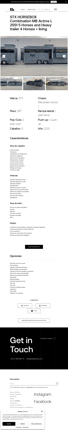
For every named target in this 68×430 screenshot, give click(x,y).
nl (39, 9)
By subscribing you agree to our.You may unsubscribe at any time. (30, 387)
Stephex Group (32, 9)
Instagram (42, 394)
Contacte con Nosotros (16, 405)
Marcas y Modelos (15, 392)
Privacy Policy (26, 427)
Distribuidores (13, 403)
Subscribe (53, 1)
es (46, 9)
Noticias (12, 398)
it (41, 9)
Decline (23, 424)
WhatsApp (44, 305)
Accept (9, 424)
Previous (3, 56)
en (49, 9)
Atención (15, 400)
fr (43, 9)
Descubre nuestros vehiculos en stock (34, 320)
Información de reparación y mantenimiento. (21, 407)
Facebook (26, 305)
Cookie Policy (19, 427)
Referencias (13, 396)
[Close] (65, 2)
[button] (42, 411)
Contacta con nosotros (46, 338)
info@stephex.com (34, 359)
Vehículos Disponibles (15, 394)
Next (64, 56)
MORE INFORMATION (34, 247)
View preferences (36, 424)
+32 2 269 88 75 (17, 359)
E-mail (35, 310)
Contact (23, 9)
